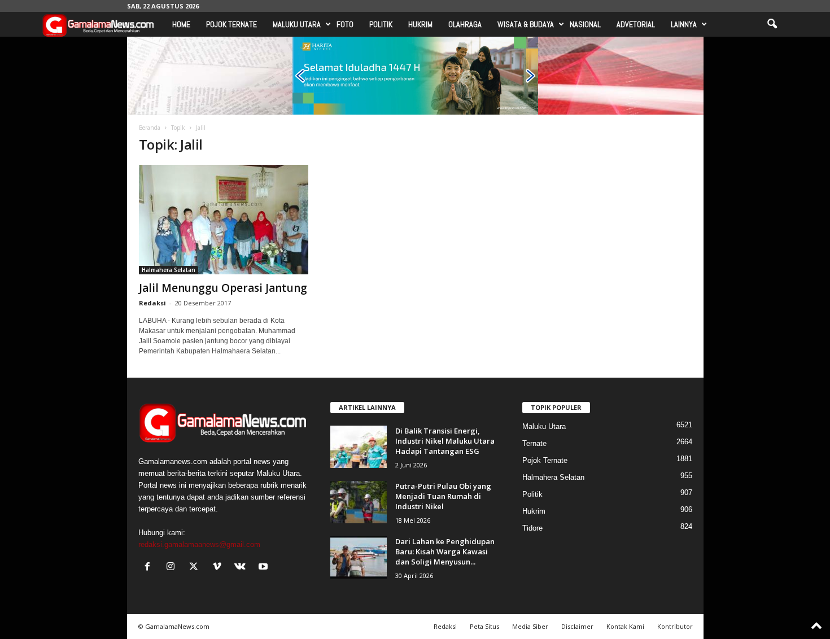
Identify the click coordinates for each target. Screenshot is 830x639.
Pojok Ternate (231, 24)
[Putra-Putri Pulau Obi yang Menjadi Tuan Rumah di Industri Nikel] (358, 502)
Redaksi (152, 303)
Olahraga (465, 24)
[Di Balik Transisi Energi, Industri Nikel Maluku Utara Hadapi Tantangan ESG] (358, 447)
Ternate (534, 443)
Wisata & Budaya (525, 24)
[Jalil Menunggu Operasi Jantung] (223, 219)
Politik (380, 24)
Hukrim (420, 24)
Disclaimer (577, 626)
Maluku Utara (297, 24)
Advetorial (636, 24)
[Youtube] (264, 567)
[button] (771, 24)
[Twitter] (196, 567)
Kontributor (675, 626)
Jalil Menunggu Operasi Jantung (223, 288)
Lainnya (684, 24)
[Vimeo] (219, 567)
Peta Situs (484, 626)
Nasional (585, 24)
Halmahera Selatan (168, 270)
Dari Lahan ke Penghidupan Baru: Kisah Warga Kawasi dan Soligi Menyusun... (445, 551)
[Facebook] (149, 567)
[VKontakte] (242, 567)
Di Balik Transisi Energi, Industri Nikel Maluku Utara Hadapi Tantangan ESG (445, 441)
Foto (345, 24)
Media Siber (530, 626)
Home (181, 24)
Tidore (532, 528)
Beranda (149, 128)
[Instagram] (173, 567)
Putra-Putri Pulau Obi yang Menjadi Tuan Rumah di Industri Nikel (443, 496)
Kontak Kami (625, 626)
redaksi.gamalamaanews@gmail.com (199, 544)
